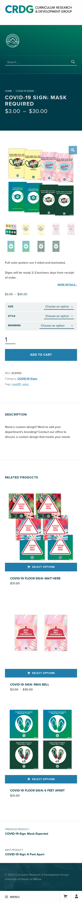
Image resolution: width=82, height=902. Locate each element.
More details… (67, 284)
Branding (14, 325)
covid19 (16, 384)
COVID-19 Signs (25, 91)
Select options (43, 567)
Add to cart (41, 355)
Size (10, 306)
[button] (73, 150)
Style (11, 316)
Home (8, 91)
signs (25, 384)
